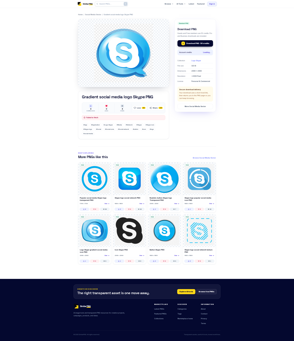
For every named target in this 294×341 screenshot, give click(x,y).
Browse (168, 4)
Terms (203, 323)
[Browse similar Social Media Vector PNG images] (107, 166)
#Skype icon (150, 125)
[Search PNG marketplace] (125, 4)
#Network (129, 125)
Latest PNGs (159, 309)
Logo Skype (196, 61)
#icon (144, 129)
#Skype (139, 125)
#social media (88, 133)
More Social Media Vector (195, 106)
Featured (201, 4)
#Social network (123, 129)
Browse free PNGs (206, 292)
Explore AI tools (186, 292)
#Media (119, 125)
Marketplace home (185, 319)
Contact (204, 314)
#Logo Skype (108, 125)
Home (80, 15)
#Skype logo (87, 129)
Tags (180, 314)
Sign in (212, 4)
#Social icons (109, 129)
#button (135, 129)
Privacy (204, 319)
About (203, 309)
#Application (95, 125)
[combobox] (111, 4)
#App (85, 125)
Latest (191, 4)
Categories (182, 309)
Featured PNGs (160, 314)
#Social (98, 129)
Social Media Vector (93, 15)
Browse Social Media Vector (204, 158)
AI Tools (180, 4)
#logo (152, 129)
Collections (159, 319)
